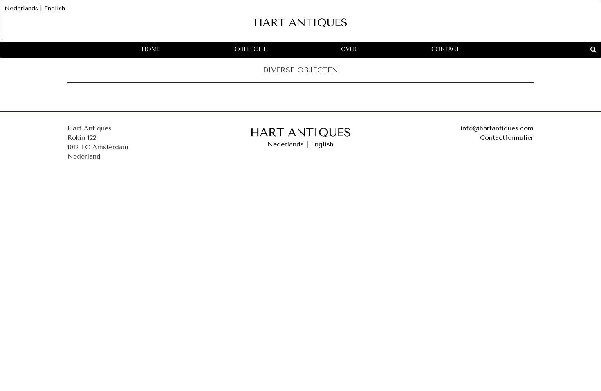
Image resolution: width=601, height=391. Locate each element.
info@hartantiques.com (497, 128)
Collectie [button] (251, 49)
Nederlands (21, 8)
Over (349, 49)
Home (150, 49)
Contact (445, 49)
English (54, 8)
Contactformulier (507, 138)
